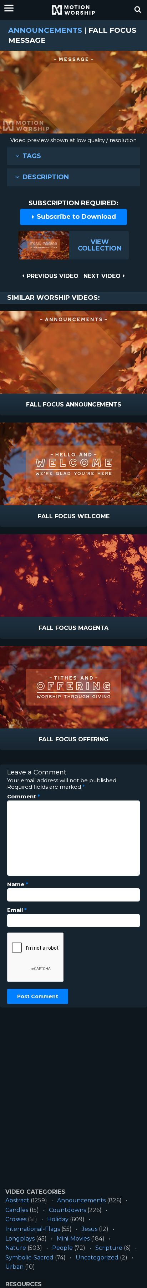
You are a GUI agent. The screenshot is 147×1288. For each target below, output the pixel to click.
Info (43, 404)
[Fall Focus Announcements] (73, 352)
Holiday (58, 1219)
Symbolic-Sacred (29, 1257)
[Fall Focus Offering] (73, 687)
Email (17, 910)
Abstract (17, 1200)
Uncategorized (97, 1257)
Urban (14, 1266)
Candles (16, 1210)
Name (17, 884)
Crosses (15, 1219)
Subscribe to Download (75, 217)
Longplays (20, 1238)
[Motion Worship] (73, 10)
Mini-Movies (73, 1238)
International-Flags (32, 1229)
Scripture (108, 1247)
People (62, 1247)
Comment (23, 796)
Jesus (89, 1229)
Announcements (45, 30)
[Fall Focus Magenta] (73, 575)
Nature (15, 1247)
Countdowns (67, 1210)
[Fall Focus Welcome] (73, 464)
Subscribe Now (92, 404)
